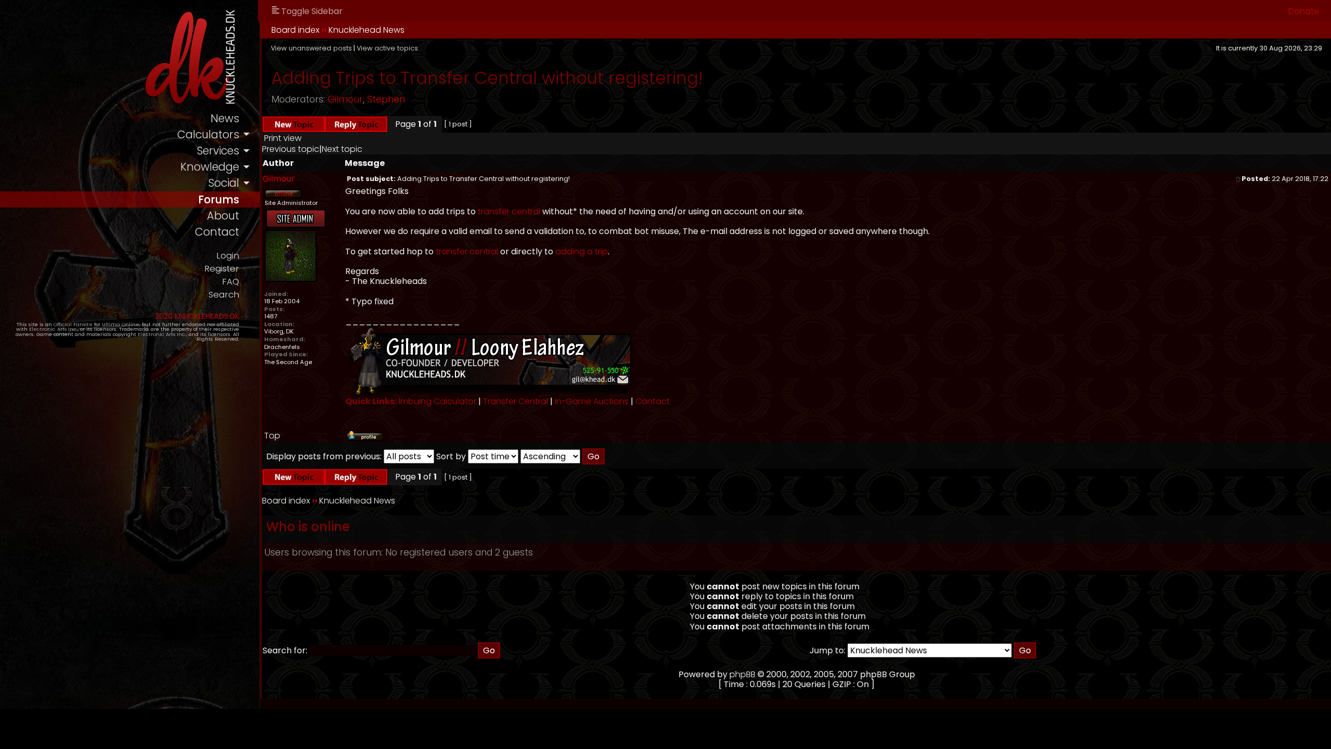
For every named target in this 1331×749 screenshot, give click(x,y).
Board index (295, 30)
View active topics (387, 48)
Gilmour (345, 99)
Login (227, 256)
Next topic (342, 149)
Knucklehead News (366, 30)
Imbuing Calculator (437, 401)
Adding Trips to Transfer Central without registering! (487, 77)
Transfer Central (515, 401)
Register (221, 269)
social (223, 182)
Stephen (386, 99)
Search (223, 295)
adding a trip (581, 251)
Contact (652, 401)
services (218, 150)
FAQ (230, 282)
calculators (208, 134)
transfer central (509, 211)
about (223, 215)
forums (218, 199)
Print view (283, 138)
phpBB (742, 674)
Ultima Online (120, 324)
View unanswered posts (311, 48)
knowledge (209, 166)
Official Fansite (73, 324)
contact (217, 231)
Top (272, 436)
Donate (1303, 11)
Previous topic (290, 149)
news (225, 118)
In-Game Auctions (592, 401)
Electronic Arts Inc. (53, 329)
